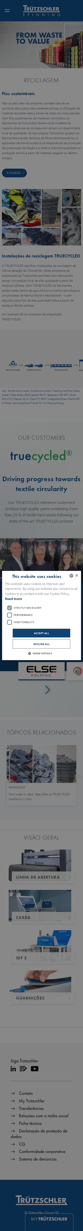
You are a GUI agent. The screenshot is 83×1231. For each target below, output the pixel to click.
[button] (41, 653)
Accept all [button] (41, 633)
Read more (13, 599)
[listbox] (71, 576)
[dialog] (41, 615)
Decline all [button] (41, 644)
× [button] (76, 575)
